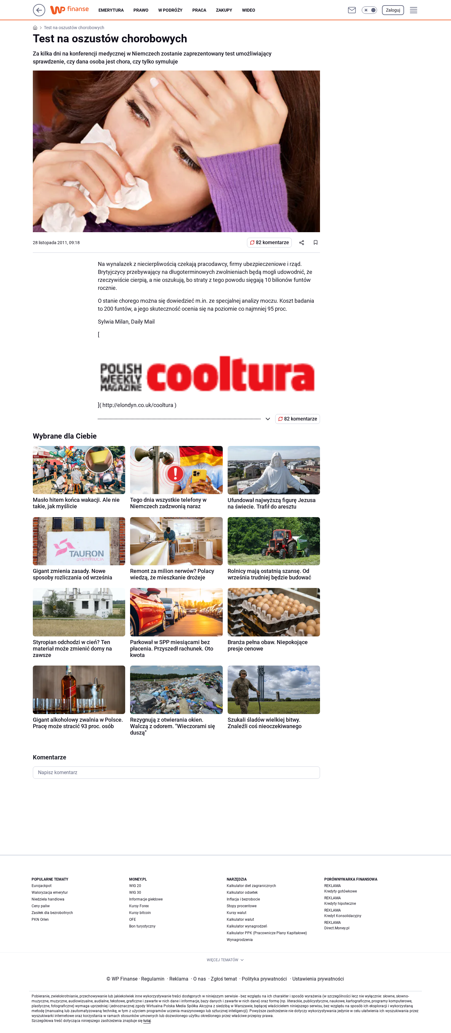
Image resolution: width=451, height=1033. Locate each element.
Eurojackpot (42, 886)
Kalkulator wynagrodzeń (247, 926)
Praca (199, 10)
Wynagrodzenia (240, 940)
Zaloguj (393, 10)
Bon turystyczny (142, 926)
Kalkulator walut (240, 919)
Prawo (140, 10)
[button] (369, 10)
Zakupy (224, 10)
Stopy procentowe (241, 906)
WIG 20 (135, 886)
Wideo (248, 10)
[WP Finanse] (74, 10)
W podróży (170, 10)
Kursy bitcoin (140, 913)
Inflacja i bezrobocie (243, 899)
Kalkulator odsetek (242, 892)
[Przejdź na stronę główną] (39, 14)
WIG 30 (135, 892)
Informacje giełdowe (146, 899)
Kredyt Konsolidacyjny (342, 916)
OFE (132, 919)
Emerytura (111, 10)
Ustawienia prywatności (317, 979)
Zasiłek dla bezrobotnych (52, 913)
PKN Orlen (40, 919)
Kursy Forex (139, 906)
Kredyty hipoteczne (340, 903)
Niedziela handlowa (48, 899)
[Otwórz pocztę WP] (352, 10)
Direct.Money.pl (336, 928)
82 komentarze (272, 242)
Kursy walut (236, 913)
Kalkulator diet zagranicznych (251, 886)
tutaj (147, 1021)
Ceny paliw (41, 906)
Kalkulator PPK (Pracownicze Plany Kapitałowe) (267, 933)
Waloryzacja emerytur (50, 892)
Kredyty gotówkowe (340, 891)
